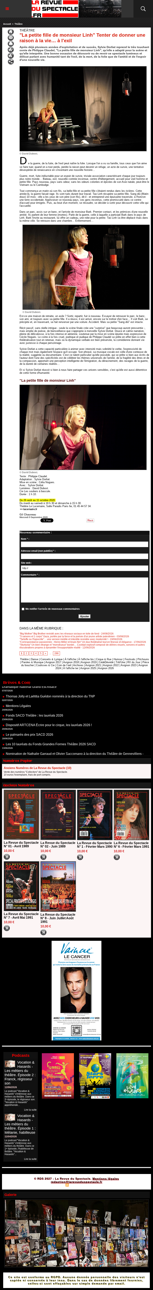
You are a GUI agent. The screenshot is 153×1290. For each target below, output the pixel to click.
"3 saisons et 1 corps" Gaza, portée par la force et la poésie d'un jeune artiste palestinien (67, 636)
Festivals (130, 659)
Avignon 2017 (53, 662)
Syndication (76, 1184)
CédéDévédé (106, 662)
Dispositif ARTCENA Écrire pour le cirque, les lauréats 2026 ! (49, 702)
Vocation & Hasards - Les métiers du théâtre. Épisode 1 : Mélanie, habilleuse (20, 1124)
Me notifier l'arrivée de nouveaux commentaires (53, 609)
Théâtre (19, 24)
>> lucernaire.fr (28, 509)
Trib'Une (120, 662)
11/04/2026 (11, 1136)
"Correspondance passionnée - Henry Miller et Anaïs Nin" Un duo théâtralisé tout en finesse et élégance (76, 642)
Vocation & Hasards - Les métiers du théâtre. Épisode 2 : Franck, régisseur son (20, 1072)
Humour (118, 659)
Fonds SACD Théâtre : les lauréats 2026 (34, 693)
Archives (78, 665)
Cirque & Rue (103, 659)
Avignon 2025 (88, 668)
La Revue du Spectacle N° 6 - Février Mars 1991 (131, 844)
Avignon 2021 (93, 665)
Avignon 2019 (89, 662)
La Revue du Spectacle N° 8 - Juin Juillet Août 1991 (57, 918)
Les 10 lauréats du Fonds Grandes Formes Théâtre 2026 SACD (51, 722)
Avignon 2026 (106, 668)
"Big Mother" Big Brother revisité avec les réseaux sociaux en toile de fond (59, 633)
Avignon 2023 (128, 665)
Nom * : (25, 539)
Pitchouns (143, 659)
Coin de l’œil (64, 665)
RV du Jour (133, 662)
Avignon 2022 (111, 665)
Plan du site (57, 1184)
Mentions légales (105, 1178)
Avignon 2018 (71, 662)
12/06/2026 (11, 1087)
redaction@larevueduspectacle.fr (76, 1181)
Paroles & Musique (32, 662)
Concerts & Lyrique (51, 659)
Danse (34, 659)
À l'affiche (70, 659)
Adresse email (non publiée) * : (38, 551)
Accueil (7, 24)
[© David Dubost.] (83, 67)
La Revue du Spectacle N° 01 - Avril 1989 (21, 844)
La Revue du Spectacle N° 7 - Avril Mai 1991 (21, 915)
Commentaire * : (30, 574)
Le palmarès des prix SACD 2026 (29, 712)
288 (56, 653)
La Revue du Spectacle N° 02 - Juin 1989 (57, 844)
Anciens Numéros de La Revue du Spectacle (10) (37, 768)
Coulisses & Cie (45, 665)
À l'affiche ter (70, 668)
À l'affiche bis (86, 659)
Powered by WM (93, 1184)
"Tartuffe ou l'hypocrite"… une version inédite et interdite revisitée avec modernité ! (64, 639)
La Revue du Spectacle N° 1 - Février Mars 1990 (95, 844)
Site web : (26, 562)
